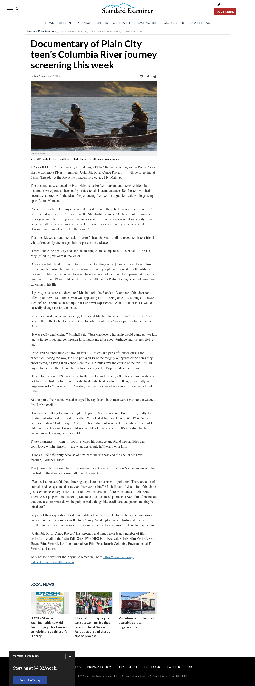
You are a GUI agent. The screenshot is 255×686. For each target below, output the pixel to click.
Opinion (85, 22)
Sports (102, 22)
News (49, 22)
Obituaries (122, 22)
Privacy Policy (99, 666)
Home (31, 31)
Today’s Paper (173, 22)
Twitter (173, 666)
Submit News (199, 22)
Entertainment (47, 31)
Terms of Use (127, 666)
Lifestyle (66, 22)
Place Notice (146, 22)
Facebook (152, 666)
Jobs (189, 666)
